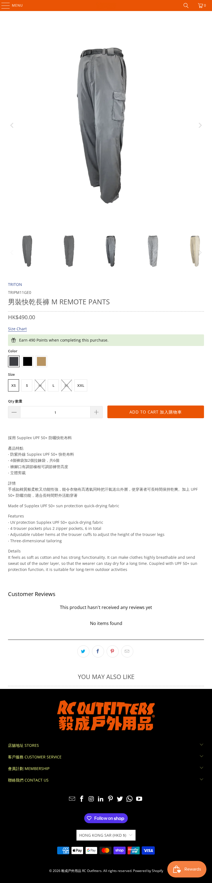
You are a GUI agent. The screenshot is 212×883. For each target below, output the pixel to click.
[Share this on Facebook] (98, 651)
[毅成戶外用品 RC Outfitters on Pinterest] (111, 799)
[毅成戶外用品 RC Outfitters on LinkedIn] (101, 799)
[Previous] (12, 125)
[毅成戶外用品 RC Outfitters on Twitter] (120, 799)
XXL (80, 385)
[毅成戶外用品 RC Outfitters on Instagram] (91, 799)
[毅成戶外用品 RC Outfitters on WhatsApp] (130, 799)
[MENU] (3, 5)
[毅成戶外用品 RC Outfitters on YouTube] (139, 799)
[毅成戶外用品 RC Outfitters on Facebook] (82, 799)
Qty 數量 (15, 401)
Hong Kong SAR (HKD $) (102, 835)
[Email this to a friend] (127, 651)
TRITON (15, 284)
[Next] (199, 125)
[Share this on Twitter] (83, 651)
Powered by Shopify (148, 870)
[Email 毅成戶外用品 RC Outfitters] (72, 799)
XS (13, 385)
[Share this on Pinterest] (113, 651)
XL (66, 385)
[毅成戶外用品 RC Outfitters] (106, 5)
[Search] (186, 5)
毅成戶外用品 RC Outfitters (81, 870)
